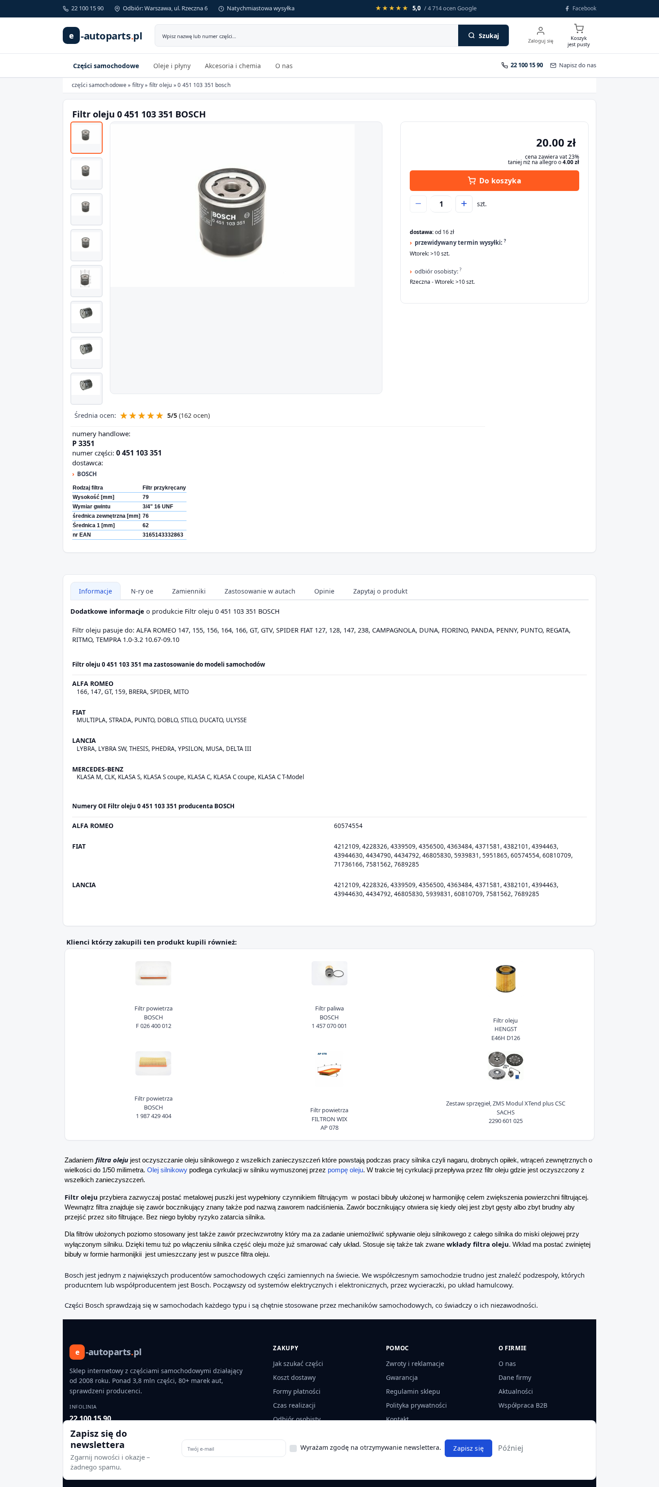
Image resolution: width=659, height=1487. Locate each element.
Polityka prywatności (416, 1405)
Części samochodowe (106, 65)
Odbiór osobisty (297, 1419)
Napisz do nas (577, 65)
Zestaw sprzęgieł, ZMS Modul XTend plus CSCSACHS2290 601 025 (505, 1112)
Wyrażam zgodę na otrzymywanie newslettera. (370, 1447)
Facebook (584, 8)
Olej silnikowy (167, 1170)
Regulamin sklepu (413, 1391)
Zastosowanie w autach (260, 591)
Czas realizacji (294, 1405)
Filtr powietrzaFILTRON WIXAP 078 (329, 1119)
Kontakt (397, 1419)
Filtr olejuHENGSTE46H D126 (505, 1029)
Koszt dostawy (294, 1377)
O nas (284, 65)
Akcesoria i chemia (233, 65)
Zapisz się (468, 1448)
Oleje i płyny (172, 65)
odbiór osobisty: (438, 271)
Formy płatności (297, 1391)
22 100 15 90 (90, 1418)
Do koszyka (500, 181)
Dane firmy (515, 1377)
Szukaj (489, 35)
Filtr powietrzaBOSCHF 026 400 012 (153, 1017)
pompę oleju (345, 1170)
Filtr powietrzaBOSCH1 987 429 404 (153, 1107)
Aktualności (516, 1391)
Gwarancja (402, 1377)
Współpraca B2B (523, 1405)
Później (510, 1448)
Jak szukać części (298, 1363)
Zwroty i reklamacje (415, 1363)
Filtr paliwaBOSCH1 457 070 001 (329, 1017)
